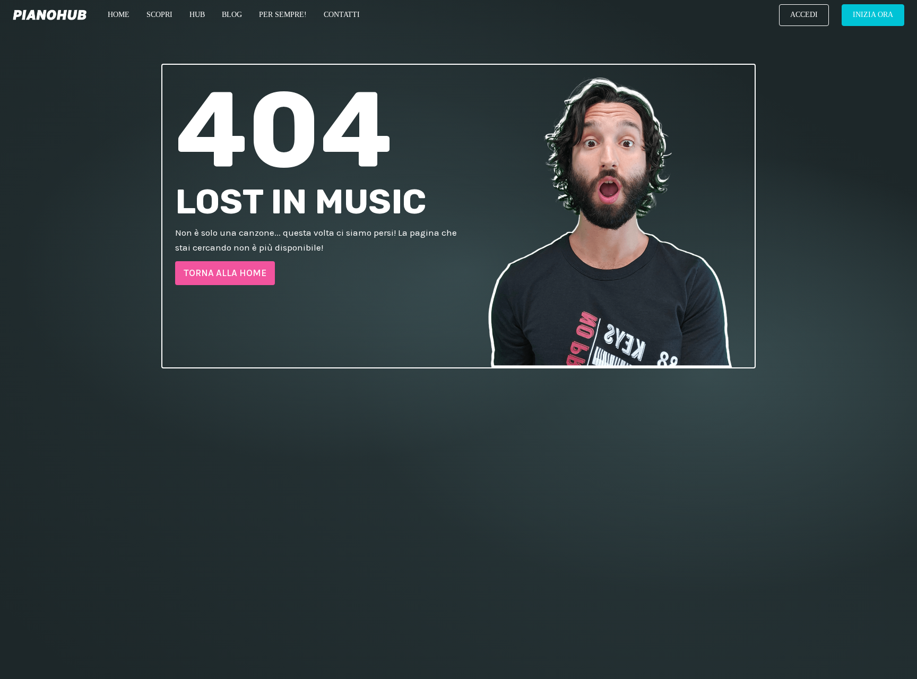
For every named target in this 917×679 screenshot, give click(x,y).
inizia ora (873, 15)
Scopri (159, 15)
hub (197, 15)
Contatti (342, 15)
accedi (804, 15)
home (118, 15)
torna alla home (225, 273)
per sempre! (283, 15)
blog (232, 15)
